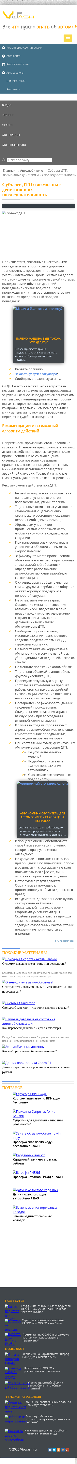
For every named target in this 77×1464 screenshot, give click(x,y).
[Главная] (18, 18)
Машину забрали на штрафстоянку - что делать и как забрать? (48, 1419)
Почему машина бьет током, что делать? (38, 340)
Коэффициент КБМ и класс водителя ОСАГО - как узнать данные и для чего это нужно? (46, 1309)
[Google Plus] (67, 1450)
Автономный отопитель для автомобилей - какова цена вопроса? (42, 817)
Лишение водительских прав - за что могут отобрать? (48, 1403)
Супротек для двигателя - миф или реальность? (34, 963)
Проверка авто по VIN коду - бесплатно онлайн (33, 1144)
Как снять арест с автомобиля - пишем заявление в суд (46, 1432)
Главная (9, 170)
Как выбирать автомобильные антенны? (29, 1051)
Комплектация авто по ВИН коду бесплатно (36, 1100)
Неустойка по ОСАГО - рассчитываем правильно (42, 1369)
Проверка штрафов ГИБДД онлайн (38, 1177)
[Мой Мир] (63, 1450)
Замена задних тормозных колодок (32, 1218)
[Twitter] (54, 1450)
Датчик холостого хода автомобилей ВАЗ (29, 1196)
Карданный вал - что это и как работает (35, 1161)
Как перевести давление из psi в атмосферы (31, 1028)
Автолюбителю (31, 170)
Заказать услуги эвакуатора (36, 374)
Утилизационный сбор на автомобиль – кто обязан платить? (45, 1385)
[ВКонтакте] (50, 1450)
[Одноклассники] (58, 1450)
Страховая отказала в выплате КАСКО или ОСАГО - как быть (43, 1321)
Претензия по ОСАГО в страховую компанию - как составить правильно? (46, 1337)
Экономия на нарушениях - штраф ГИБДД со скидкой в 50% (45, 1355)
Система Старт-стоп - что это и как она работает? (35, 1007)
